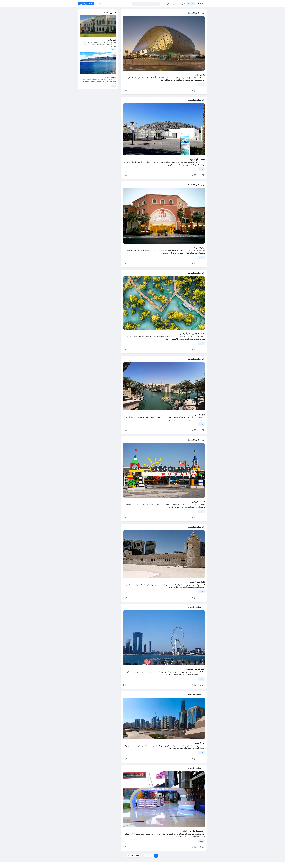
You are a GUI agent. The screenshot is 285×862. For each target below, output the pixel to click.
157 (137, 855)
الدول (183, 4)
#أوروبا (113, 49)
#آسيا (201, 84)
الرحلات (166, 4)
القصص (175, 4)
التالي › (130, 855)
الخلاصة (190, 4)
